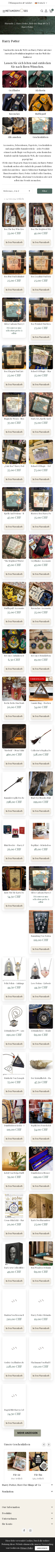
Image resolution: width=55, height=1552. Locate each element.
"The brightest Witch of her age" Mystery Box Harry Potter (14, 561)
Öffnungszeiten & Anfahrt (20, 3)
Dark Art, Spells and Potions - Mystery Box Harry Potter (41, 418)
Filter (44, 191)
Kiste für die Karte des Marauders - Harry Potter (14, 892)
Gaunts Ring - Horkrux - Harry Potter (41, 703)
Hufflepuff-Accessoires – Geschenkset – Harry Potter (14, 608)
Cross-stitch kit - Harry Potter (14, 1220)
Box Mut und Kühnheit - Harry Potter (14, 276)
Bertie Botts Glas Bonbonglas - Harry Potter (14, 703)
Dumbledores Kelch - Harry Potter (14, 1125)
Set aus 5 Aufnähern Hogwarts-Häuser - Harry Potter (14, 655)
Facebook (24, 1531)
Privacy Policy (26, 1548)
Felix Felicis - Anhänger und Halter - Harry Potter (14, 983)
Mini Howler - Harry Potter (14, 845)
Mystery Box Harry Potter (41, 513)
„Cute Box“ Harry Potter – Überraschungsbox (14, 466)
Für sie (17, 1474)
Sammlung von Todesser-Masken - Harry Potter (41, 936)
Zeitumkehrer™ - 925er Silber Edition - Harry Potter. (14, 1030)
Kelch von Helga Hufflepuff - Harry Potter (14, 1173)
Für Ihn (38, 1474)
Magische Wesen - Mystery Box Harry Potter (14, 418)
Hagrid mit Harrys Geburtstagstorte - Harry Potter (14, 1410)
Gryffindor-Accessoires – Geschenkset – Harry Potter (41, 561)
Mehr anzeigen (17, 1478)
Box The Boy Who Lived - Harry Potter (14, 229)
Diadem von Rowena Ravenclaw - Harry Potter (14, 1315)
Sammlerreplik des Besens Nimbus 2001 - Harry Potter (14, 798)
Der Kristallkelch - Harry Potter (41, 1078)
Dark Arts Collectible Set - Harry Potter (14, 1267)
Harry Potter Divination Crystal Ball (41, 1315)
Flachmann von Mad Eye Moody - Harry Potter (41, 1362)
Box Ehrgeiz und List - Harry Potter (14, 371)
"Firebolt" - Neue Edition (14, 750)
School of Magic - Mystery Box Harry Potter (41, 371)
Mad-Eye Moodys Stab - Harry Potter (41, 798)
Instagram (31, 1531)
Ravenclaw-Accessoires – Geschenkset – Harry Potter (41, 608)
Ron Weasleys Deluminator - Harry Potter (41, 1267)
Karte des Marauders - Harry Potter (41, 1220)
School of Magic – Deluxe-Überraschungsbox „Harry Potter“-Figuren (41, 466)
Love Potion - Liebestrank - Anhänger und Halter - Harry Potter (41, 983)
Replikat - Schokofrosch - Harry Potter (41, 845)
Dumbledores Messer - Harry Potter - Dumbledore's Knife (41, 1173)
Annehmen (42, 1548)
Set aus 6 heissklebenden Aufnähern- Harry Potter (41, 655)
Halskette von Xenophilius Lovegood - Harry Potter (14, 1078)
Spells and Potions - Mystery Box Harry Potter (14, 513)
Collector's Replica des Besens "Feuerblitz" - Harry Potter (41, 750)
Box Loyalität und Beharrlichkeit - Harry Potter (41, 276)
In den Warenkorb (14, 242)
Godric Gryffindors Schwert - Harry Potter (14, 1362)
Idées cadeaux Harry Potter (14, 324)
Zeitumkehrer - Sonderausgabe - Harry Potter (41, 1030)
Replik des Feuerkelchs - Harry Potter (41, 1125)
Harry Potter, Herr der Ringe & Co (21, 1484)
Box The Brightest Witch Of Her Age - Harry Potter (41, 229)
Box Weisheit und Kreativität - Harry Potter (41, 324)
